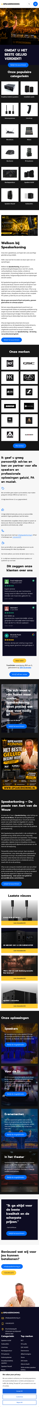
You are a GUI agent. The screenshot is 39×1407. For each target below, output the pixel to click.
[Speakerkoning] (10, 4)
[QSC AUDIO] (29, 363)
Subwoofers (5, 1344)
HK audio (24, 1344)
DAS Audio (24, 1361)
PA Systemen (5, 1354)
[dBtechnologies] (10, 392)
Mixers (3, 1370)
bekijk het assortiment (16, 726)
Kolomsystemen (6, 1357)
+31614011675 (16, 537)
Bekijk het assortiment (18, 65)
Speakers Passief (6, 1366)
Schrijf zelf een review (19, 674)
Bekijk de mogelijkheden (15, 1045)
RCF (22, 1340)
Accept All (19, 1391)
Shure (23, 1357)
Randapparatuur (6, 1351)
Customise (19, 1397)
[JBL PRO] (10, 420)
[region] (19, 1389)
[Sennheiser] (29, 392)
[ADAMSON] (29, 420)
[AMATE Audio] (10, 434)
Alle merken (19, 446)
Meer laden (19, 661)
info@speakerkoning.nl (25, 535)
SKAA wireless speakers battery (28, 1368)
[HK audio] (10, 377)
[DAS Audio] (29, 377)
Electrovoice (25, 1351)
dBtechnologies (26, 1354)
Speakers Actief (6, 1340)
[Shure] (10, 406)
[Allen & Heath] (29, 434)
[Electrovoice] (29, 406)
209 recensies (25, 667)
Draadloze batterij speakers (7, 1362)
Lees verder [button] (9, 599)
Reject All (19, 1402)
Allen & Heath (25, 1364)
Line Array (4, 1347)
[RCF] (10, 363)
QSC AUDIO (24, 1347)
